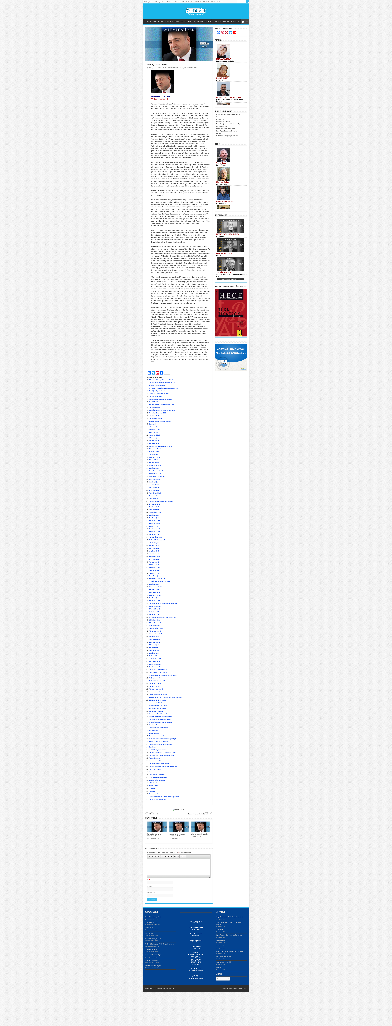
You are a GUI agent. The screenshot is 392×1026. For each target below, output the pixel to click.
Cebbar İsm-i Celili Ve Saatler (158, 694)
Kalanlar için (220, 946)
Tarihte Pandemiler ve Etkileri (158, 413)
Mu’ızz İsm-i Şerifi (154, 576)
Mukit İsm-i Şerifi (154, 570)
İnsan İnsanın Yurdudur (223, 956)
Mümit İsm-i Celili (154, 534)
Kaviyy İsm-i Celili (154, 504)
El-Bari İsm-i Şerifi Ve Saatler (158, 705)
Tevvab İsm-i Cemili (155, 465)
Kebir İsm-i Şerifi (154, 438)
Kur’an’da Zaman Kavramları (158, 777)
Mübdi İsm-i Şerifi (154, 600)
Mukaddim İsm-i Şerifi (156, 471)
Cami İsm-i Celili (154, 468)
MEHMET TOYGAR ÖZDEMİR (229, 97)
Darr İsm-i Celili (154, 462)
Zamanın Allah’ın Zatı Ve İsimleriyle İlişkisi (162, 752)
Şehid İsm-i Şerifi (154, 592)
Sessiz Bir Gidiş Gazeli (153, 938)
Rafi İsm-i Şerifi (154, 647)
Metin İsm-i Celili (154, 496)
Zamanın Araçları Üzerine (157, 772)
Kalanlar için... (221, 203)
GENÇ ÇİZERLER (196, 2)
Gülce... (219, 255)
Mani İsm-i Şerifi (154, 507)
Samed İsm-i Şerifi (154, 435)
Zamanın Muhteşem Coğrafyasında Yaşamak (163, 766)
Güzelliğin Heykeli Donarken (158, 391)
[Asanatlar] (196, 11)
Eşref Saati (152, 424)
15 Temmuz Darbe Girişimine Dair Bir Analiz (163, 675)
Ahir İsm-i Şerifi (154, 485)
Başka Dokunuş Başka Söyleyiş (198, 813)
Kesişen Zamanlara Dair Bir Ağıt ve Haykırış (162, 617)
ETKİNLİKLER (169, 2)
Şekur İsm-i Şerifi (154, 661)
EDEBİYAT (161, 21)
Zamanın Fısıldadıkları (156, 761)
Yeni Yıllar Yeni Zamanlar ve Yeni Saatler (162, 755)
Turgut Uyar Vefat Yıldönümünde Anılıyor (229, 917)
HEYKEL (190, 21)
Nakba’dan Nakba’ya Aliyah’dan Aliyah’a (161, 380)
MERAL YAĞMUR (223, 59)
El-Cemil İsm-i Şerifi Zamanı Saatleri (160, 716)
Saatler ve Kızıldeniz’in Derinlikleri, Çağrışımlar (164, 796)
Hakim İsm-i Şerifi (154, 520)
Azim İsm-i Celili (154, 515)
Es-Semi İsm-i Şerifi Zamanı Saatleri (160, 722)
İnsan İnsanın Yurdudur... (226, 61)
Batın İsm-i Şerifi (154, 482)
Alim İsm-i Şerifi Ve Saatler (157, 703)
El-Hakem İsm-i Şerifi (155, 634)
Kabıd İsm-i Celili (154, 639)
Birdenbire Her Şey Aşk (153, 955)
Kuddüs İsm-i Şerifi (155, 658)
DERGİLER (185, 2)
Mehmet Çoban (222, 182)
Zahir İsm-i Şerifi (154, 543)
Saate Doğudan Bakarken (157, 774)
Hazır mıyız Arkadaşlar (153, 965)
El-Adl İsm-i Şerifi (154, 667)
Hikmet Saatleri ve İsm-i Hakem (158, 741)
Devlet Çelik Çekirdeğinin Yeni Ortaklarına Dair (163, 388)
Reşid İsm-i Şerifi (154, 479)
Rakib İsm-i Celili (154, 548)
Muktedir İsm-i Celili (155, 493)
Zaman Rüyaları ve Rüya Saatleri (159, 763)
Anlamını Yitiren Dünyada (157, 385)
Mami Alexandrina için (152, 949)
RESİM (183, 21)
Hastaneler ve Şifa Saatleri (157, 736)
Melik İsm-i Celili (154, 656)
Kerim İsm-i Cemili (155, 595)
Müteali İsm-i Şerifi (155, 449)
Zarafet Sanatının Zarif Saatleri (158, 727)
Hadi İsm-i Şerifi (154, 432)
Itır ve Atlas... (221, 165)
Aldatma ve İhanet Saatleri (157, 780)
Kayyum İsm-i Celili (155, 512)
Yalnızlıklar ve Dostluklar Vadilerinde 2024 (162, 382)
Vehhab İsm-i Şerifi (155, 631)
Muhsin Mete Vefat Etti (223, 962)
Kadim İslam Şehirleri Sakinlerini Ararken (162, 410)
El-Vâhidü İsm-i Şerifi (155, 609)
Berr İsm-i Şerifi (154, 443)
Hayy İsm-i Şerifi (154, 589)
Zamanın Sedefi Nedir (155, 692)
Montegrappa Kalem (155, 794)
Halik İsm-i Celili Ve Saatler (157, 700)
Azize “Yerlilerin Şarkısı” (153, 917)
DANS (176, 21)
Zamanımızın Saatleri (155, 418)
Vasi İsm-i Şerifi (154, 562)
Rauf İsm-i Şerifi (154, 526)
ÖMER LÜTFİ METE (224, 253)
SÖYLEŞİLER (159, 2)
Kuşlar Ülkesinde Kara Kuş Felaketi (160, 581)
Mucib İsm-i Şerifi (154, 567)
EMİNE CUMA (222, 78)
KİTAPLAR (177, 2)
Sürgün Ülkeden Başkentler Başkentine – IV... (231, 275)
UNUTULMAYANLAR (217, 2)
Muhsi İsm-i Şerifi (154, 529)
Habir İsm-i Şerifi (154, 645)
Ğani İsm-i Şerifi (154, 612)
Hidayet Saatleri (154, 733)
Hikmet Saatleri (153, 785)
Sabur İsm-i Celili (154, 457)
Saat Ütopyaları (153, 725)
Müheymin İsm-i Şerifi (156, 689)
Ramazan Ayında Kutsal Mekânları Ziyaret (162, 404)
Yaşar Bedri (221, 163)
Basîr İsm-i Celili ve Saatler (157, 708)
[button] (149, 856)
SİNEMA (207, 21)
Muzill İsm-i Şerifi (154, 573)
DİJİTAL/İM (206, 2)
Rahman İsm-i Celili (155, 623)
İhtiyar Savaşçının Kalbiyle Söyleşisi (160, 744)
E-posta (150, 886)
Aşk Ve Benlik (153, 783)
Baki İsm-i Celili (154, 440)
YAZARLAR (216, 21)
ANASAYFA (148, 21)
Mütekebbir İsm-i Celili (156, 628)
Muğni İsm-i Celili (154, 614)
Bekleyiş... (220, 80)
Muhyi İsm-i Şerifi (154, 531)
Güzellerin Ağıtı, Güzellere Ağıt (158, 393)
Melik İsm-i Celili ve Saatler (157, 681)
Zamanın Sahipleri (154, 416)
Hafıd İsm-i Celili (154, 584)
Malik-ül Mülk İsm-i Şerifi (157, 476)
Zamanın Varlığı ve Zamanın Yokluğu (160, 446)
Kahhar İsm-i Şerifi (155, 606)
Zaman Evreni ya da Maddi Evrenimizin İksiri (163, 603)
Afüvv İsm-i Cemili (154, 490)
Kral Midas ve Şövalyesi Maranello (159, 719)
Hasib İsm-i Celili (154, 559)
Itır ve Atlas (219, 929)
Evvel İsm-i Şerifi (154, 487)
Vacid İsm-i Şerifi (154, 509)
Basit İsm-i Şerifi (154, 636)
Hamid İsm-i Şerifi (154, 556)
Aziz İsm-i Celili (154, 554)
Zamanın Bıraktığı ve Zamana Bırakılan (161, 501)
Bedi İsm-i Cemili (154, 523)
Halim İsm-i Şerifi (154, 642)
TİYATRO (199, 21)
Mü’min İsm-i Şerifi (155, 686)
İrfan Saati (152, 791)
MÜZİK (169, 21)
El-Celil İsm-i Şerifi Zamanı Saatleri (160, 714)
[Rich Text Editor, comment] (178, 867)
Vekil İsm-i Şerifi (154, 565)
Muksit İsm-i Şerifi (154, 650)
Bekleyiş (218, 967)
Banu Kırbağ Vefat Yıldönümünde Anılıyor (229, 951)
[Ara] (247, 1)
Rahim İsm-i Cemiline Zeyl (157, 578)
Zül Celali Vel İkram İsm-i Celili (158, 672)
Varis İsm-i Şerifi (154, 518)
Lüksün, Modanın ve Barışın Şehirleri (160, 399)
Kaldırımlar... (221, 236)
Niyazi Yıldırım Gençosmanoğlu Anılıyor (229, 935)
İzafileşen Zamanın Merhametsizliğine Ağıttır (163, 739)
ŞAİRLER (225, 21)
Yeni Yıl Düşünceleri (155, 396)
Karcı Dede (152, 747)
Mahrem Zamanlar (154, 758)
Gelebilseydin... (222, 184)
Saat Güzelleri (153, 730)
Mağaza (235, 21)
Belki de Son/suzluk (151, 960)
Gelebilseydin (220, 940)
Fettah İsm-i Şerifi (154, 429)
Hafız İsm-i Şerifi (154, 653)
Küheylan (152, 788)
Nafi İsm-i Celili (153, 460)
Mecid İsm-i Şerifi (154, 678)
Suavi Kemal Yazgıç (224, 201)
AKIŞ (154, 21)
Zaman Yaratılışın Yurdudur (157, 799)
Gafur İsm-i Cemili (154, 625)
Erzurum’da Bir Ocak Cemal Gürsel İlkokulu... (229, 100)
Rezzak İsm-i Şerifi (155, 664)
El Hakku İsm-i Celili (155, 587)
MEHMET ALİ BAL (171, 68)
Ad (148, 880)
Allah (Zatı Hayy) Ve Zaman (157, 750)
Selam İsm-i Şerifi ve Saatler (158, 670)
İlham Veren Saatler (155, 769)
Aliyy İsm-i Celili (154, 551)
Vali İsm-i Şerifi (153, 454)
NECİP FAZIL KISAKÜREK (227, 234)
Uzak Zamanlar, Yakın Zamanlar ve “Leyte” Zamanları (165, 697)
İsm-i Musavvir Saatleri (156, 711)
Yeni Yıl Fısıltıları (154, 407)
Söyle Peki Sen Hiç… (152, 922)
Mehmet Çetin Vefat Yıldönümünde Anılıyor (159, 944)
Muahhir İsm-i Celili (155, 474)
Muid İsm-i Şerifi (154, 598)
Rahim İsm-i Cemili (155, 620)
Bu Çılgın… (149, 933)
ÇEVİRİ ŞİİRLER (148, 2)
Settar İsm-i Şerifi (154, 427)
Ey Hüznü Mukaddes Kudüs (157, 540)
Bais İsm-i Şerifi (154, 545)
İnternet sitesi (151, 892)
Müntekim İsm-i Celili (155, 537)
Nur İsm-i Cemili (154, 451)
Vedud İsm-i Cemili (155, 683)
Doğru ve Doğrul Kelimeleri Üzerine (160, 421)
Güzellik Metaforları (155, 402)
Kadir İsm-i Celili (154, 498)
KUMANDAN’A (150, 928)
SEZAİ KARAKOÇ (224, 272)
